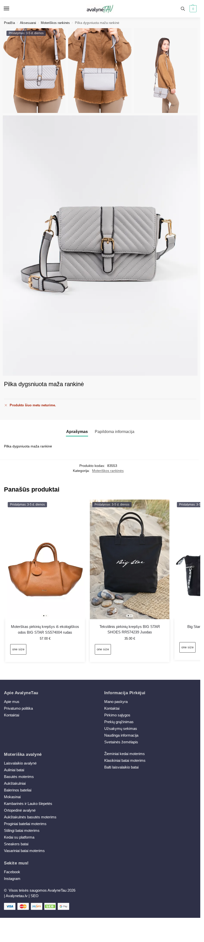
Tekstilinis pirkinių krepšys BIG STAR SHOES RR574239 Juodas (130, 629)
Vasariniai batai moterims (24, 851)
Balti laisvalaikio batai (121, 767)
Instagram (12, 879)
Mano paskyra (116, 702)
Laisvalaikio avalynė (20, 763)
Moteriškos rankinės (55, 23)
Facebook (12, 872)
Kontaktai (11, 715)
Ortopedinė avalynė (20, 810)
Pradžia (9, 23)
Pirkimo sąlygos (117, 715)
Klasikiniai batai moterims (125, 761)
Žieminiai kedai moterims (124, 754)
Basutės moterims (19, 777)
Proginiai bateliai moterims (25, 824)
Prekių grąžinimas (119, 722)
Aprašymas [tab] (77, 431)
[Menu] (11, 8)
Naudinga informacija (121, 735)
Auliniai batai (14, 770)
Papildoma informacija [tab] (114, 431)
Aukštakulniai (15, 783)
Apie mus (11, 702)
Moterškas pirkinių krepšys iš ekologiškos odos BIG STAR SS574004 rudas (45, 629)
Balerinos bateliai (17, 790)
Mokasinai (12, 797)
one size (18, 649)
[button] (192, 8)
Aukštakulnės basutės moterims (30, 817)
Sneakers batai (16, 844)
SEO (35, 896)
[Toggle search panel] (182, 8)
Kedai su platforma (19, 837)
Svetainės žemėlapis (121, 742)
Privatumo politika (18, 708)
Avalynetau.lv (17, 896)
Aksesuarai (28, 23)
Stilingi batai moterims (22, 831)
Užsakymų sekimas (120, 729)
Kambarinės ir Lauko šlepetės (28, 804)
